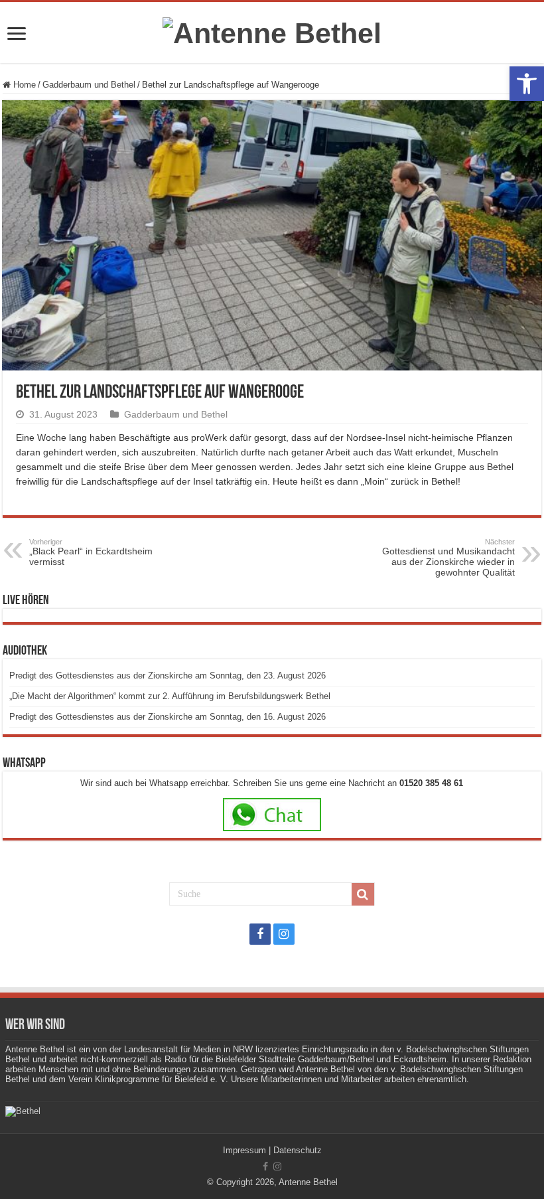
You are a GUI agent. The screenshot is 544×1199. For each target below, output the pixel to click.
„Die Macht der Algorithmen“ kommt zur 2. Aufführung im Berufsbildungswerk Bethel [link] (169, 696)
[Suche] (363, 894)
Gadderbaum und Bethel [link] (88, 85)
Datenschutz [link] (297, 1150)
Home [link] (23, 85)
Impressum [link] (244, 1150)
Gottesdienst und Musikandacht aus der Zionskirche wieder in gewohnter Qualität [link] (448, 558)
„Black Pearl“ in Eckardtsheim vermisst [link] (91, 552)
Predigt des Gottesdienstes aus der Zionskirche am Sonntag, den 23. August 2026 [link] (167, 675)
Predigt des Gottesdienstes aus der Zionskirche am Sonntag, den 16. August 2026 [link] (167, 717)
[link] (527, 83)
